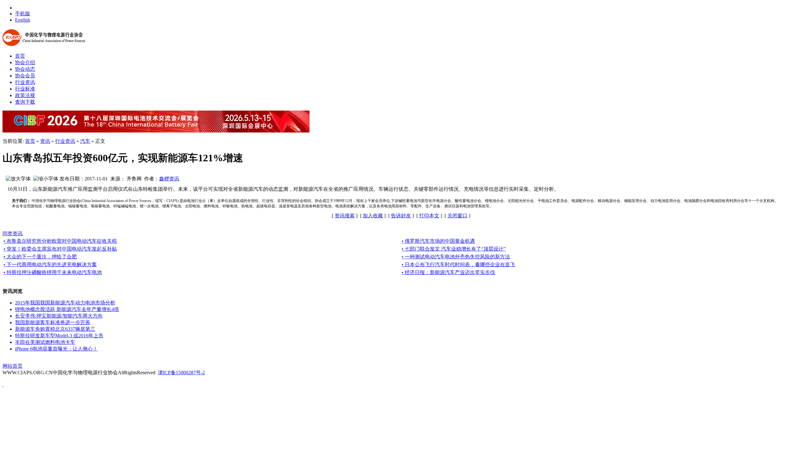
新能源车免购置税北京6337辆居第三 (55, 329)
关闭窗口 (457, 215)
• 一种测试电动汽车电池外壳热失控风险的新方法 (456, 256)
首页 (30, 141)
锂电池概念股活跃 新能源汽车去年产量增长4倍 (67, 309)
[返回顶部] (3, 384)
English (22, 20)
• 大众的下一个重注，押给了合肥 (40, 256)
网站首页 (13, 366)
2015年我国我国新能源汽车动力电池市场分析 (65, 302)
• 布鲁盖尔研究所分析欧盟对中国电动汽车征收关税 (60, 241)
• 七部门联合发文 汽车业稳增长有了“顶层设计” (454, 248)
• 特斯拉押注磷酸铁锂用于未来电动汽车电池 (52, 272)
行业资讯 (65, 141)
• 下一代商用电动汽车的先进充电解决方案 (50, 264)
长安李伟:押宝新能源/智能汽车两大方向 (59, 316)
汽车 (85, 141)
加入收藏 (373, 215)
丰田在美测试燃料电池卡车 (45, 342)
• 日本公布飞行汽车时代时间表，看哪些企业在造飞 (458, 264)
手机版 (22, 13)
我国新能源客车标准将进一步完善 (52, 322)
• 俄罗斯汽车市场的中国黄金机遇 (438, 241)
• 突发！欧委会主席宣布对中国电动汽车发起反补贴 (60, 248)
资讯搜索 (345, 215)
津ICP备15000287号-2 (181, 372)
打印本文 (429, 215)
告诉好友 (401, 215)
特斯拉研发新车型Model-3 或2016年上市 (59, 335)
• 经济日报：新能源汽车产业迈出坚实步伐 (448, 272)
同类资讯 (13, 233)
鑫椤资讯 (169, 178)
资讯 (45, 141)
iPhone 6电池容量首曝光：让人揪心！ (56, 348)
